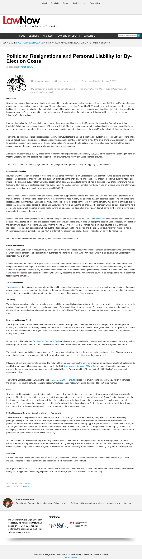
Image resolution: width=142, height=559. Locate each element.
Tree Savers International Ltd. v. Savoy (81, 366)
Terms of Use (71, 557)
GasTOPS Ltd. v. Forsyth (63, 380)
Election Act (99, 219)
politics (31, 486)
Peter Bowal (27, 67)
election (23, 486)
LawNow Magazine (24, 24)
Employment (24, 483)
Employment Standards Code (46, 341)
